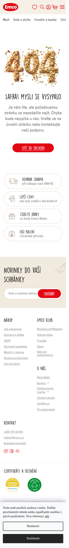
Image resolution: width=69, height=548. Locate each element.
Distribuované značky (45, 390)
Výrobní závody (46, 398)
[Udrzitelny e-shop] (34, 486)
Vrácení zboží (12, 364)
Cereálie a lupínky (45, 20)
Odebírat (49, 293)
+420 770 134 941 (13, 432)
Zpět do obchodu (33, 148)
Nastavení (33, 526)
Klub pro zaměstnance (45, 354)
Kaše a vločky (21, 20)
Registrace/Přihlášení (49, 329)
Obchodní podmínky (15, 346)
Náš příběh (43, 377)
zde (47, 516)
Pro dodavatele (46, 409)
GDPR (7, 341)
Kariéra (41, 383)
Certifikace (43, 403)
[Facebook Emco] (11, 451)
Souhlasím (33, 538)
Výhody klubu (45, 335)
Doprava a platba (14, 335)
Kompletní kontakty (15, 443)
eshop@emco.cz (14, 437)
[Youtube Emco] (17, 451)
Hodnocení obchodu (16, 358)
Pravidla (42, 341)
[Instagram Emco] (5, 451)
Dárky (40, 346)
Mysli (6, 20)
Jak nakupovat (12, 329)
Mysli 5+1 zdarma (14, 352)
